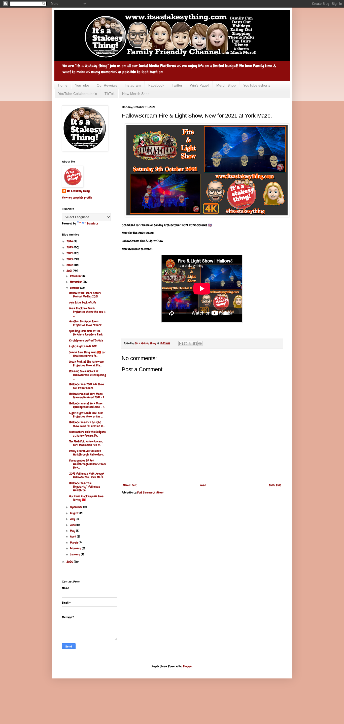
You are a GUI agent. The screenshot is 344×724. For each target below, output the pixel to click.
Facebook (156, 85)
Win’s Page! (199, 85)
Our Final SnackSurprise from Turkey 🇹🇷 (86, 498)
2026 (70, 241)
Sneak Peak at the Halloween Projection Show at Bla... (86, 363)
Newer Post (130, 485)
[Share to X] (190, 343)
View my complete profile (77, 198)
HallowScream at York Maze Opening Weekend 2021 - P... (87, 395)
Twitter (177, 85)
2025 (70, 247)
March (74, 543)
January (75, 554)
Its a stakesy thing (78, 191)
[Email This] (180, 343)
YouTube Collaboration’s (77, 94)
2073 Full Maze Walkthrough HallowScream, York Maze (86, 475)
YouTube (82, 85)
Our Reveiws (107, 85)
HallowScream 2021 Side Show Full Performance (86, 386)
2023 (70, 259)
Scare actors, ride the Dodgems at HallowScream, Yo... (87, 433)
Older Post (275, 485)
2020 (70, 562)
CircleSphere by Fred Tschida (86, 340)
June (73, 525)
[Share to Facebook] (195, 343)
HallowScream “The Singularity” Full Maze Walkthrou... (84, 486)
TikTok (110, 94)
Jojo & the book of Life (82, 302)
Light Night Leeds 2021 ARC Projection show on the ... (86, 414)
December (76, 276)
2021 (69, 271)
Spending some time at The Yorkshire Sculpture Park (86, 332)
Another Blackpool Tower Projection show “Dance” (85, 323)
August (74, 513)
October (75, 288)
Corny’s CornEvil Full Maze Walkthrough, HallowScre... (86, 452)
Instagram (133, 85)
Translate (92, 223)
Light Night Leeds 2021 (83, 346)
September (76, 507)
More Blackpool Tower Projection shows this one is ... (87, 312)
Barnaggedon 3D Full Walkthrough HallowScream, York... (87, 464)
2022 (70, 265)
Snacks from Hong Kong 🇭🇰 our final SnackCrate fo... (87, 354)
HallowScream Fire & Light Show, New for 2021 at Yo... (87, 424)
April (73, 537)
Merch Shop (226, 85)
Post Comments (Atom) (150, 492)
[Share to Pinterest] (199, 343)
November (76, 282)
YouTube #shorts (256, 85)
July (73, 519)
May (73, 531)
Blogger (187, 666)
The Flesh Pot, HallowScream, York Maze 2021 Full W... (85, 443)
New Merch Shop (136, 94)
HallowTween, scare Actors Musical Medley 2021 (85, 294)
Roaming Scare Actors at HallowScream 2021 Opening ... (87, 374)
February (76, 548)
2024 (70, 253)
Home (62, 85)
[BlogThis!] (185, 343)
